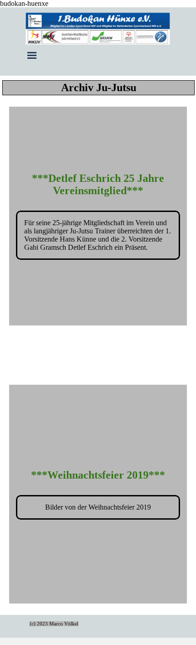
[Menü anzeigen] (32, 55)
